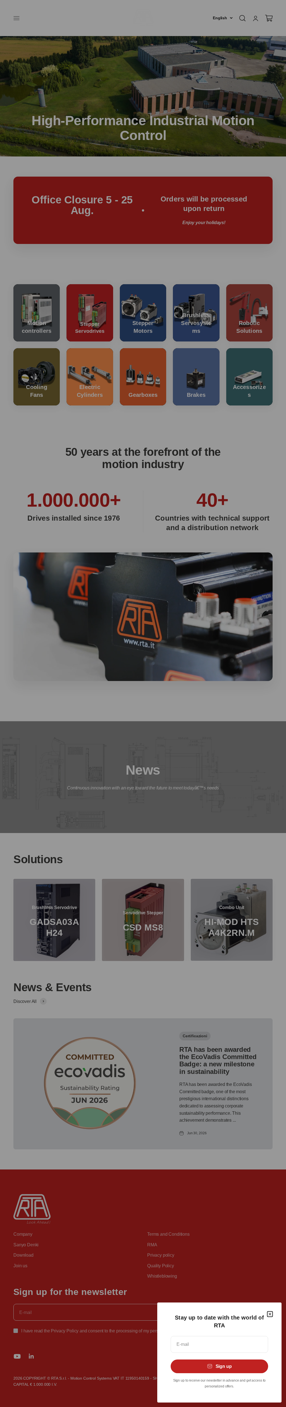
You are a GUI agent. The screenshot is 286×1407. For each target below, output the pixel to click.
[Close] (270, 1314)
